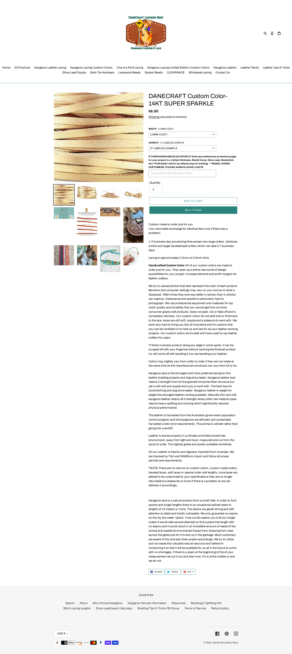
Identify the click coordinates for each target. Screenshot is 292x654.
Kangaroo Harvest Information (147, 603)
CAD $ (61, 633)
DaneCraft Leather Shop (225, 642)
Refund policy (220, 608)
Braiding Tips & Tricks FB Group (158, 608)
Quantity (154, 182)
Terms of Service (195, 608)
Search (70, 603)
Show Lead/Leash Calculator (114, 608)
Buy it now (193, 210)
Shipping (154, 116)
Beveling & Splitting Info (206, 603)
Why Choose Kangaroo (108, 603)
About (84, 603)
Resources (179, 603)
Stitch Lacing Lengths (77, 608)
